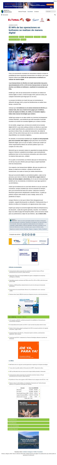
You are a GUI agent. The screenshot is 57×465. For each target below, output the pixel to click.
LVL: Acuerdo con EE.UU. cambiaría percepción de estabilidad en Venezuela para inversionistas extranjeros (27, 321)
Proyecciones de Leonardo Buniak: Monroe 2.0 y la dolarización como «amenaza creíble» (27, 290)
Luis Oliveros (37, 36)
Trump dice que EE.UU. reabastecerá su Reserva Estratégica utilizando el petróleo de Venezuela (28, 338)
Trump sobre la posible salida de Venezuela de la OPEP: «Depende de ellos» (26, 368)
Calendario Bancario (13, 429)
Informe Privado (22, 11)
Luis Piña (44, 36)
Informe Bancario (12, 422)
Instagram (35, 229)
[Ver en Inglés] (54, 1)
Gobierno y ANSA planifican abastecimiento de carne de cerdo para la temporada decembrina (27, 285)
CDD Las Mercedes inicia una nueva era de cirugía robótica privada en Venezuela (27, 371)
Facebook (44, 229)
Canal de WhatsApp (23, 229)
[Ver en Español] (55, 1)
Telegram (31, 229)
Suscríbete (30, 11)
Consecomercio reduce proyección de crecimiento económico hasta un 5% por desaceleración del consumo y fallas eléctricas (26, 271)
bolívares (22, 36)
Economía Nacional (13, 36)
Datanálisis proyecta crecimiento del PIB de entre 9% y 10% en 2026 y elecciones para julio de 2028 (28, 281)
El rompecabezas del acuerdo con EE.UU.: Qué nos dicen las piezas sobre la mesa (27, 324)
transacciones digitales (14, 39)
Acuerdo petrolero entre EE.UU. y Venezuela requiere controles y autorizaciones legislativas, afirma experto (27, 333)
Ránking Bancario (12, 419)
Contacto (36, 11)
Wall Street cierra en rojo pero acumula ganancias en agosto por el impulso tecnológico (28, 364)
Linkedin (25, 451)
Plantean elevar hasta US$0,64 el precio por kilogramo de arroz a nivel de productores (28, 294)
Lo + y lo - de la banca (13, 425)
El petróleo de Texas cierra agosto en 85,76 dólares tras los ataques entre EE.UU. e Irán (28, 379)
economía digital (29, 36)
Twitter (39, 229)
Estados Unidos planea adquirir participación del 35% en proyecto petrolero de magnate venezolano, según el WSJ (28, 329)
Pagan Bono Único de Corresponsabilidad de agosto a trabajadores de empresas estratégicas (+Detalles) (27, 276)
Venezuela (23, 39)
